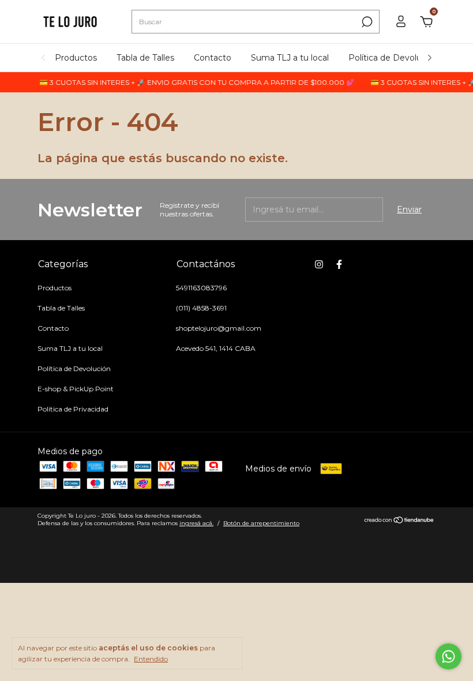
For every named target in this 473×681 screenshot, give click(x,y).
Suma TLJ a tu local (290, 58)
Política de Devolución (393, 58)
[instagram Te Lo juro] (319, 264)
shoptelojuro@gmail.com (218, 328)
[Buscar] (366, 21)
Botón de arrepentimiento (261, 523)
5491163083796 (201, 287)
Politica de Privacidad (72, 409)
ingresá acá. (196, 523)
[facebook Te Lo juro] (339, 264)
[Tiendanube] (399, 521)
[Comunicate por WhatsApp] (448, 656)
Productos (76, 58)
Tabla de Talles (145, 58)
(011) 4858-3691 (201, 308)
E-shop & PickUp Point (75, 388)
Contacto (212, 58)
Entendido (151, 658)
